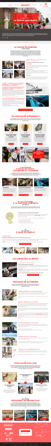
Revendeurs (17, 443)
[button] (48, 1)
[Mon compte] (47, 1)
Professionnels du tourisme (23, 443)
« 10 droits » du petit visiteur (27, 221)
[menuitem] (10, 5)
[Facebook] (21, 434)
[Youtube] (26, 434)
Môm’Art (33, 214)
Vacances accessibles (5, 443)
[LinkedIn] (28, 434)
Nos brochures (41, 443)
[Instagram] (23, 434)
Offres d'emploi (47, 443)
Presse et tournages (11, 443)
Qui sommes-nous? (30, 443)
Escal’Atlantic (42, 296)
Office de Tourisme (33, 296)
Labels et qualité (36, 443)
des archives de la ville (28, 368)
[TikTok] (25, 434)
